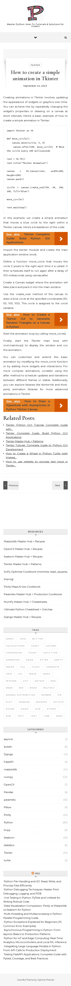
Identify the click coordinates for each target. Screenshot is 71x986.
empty (58, 660)
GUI (20, 674)
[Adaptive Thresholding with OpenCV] (60, 485)
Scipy (7, 830)
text (34, 716)
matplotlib (10, 769)
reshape (41, 702)
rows (25, 709)
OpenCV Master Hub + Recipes (23, 549)
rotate (58, 702)
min (21, 688)
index (46, 674)
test (21, 716)
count (32, 653)
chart (35, 646)
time (47, 716)
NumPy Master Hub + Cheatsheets (25, 601)
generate (52, 667)
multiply (49, 688)
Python (8, 822)
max (53, 681)
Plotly (7, 814)
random (24, 702)
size (38, 709)
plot (9, 702)
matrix (39, 681)
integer (11, 681)
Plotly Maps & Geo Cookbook (22, 586)
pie (60, 695)
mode (33, 688)
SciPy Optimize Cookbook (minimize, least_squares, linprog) (36, 575)
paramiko (10, 799)
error (10, 667)
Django (8, 754)
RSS (37, 873)
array (10, 639)
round (10, 709)
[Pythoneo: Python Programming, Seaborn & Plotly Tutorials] (35, 14)
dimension (13, 660)
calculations (15, 646)
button (37, 639)
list (26, 681)
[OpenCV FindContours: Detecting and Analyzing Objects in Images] (10, 485)
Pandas (8, 792)
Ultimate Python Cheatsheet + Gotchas (28, 609)
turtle (7, 860)
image (33, 674)
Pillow (7, 807)
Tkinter (35, 65)
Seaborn (9, 837)
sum (8, 716)
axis (23, 639)
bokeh (8, 746)
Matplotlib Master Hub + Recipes (24, 541)
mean (9, 688)
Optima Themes (45, 979)
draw (30, 660)
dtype (44, 660)
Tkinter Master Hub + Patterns (22, 564)
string (51, 709)
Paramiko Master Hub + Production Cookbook (33, 594)
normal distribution (20, 695)
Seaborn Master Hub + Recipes (23, 556)
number (46, 695)
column (51, 646)
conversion (14, 653)
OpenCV (9, 784)
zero (59, 716)
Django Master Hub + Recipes (22, 617)
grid (9, 674)
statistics (9, 845)
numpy (8, 777)
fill (23, 667)
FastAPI (9, 761)
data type (50, 653)
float (36, 667)
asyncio (8, 739)
